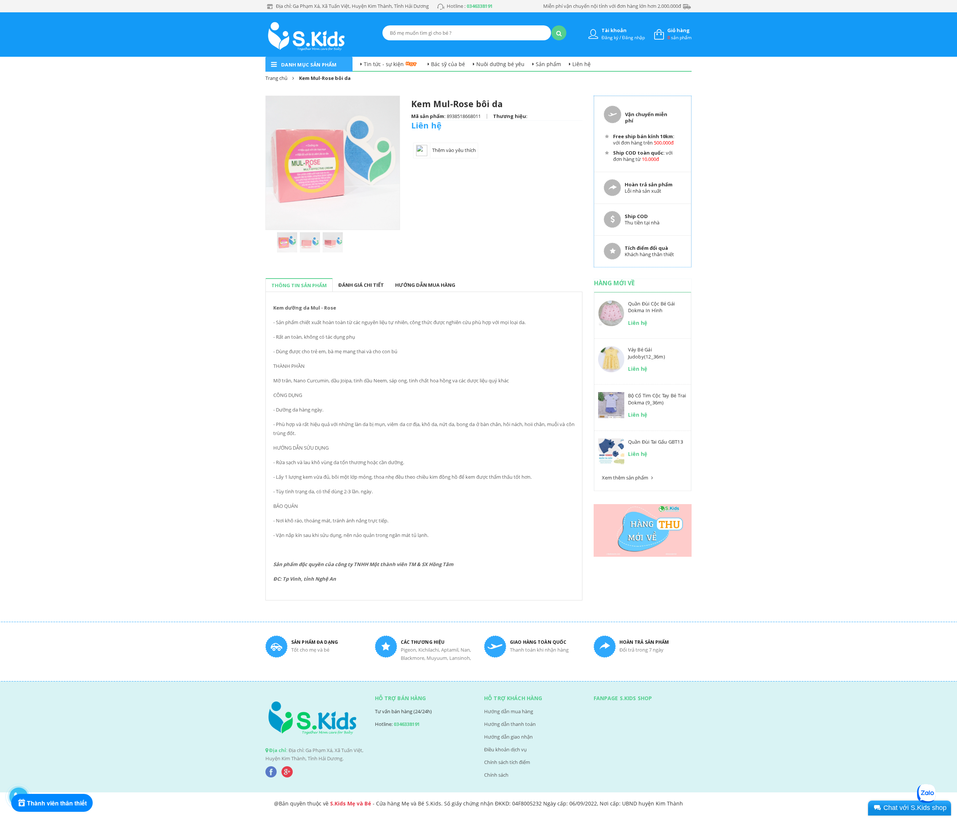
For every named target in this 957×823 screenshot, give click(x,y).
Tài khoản (614, 30)
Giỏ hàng (678, 30)
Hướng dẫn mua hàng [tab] (425, 285)
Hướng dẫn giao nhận (508, 736)
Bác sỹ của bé (448, 64)
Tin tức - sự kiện (384, 64)
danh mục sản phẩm (309, 64)
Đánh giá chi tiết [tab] (361, 285)
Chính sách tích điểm (507, 762)
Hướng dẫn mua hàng (508, 711)
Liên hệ (581, 64)
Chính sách (496, 774)
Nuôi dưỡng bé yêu (500, 64)
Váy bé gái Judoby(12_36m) (646, 353)
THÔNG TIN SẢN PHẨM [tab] (299, 285)
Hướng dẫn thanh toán (510, 724)
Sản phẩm (548, 64)
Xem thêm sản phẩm (625, 477)
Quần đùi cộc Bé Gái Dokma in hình (651, 307)
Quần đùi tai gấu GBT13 (655, 441)
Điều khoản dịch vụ (505, 749)
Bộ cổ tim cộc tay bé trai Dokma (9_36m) (657, 399)
